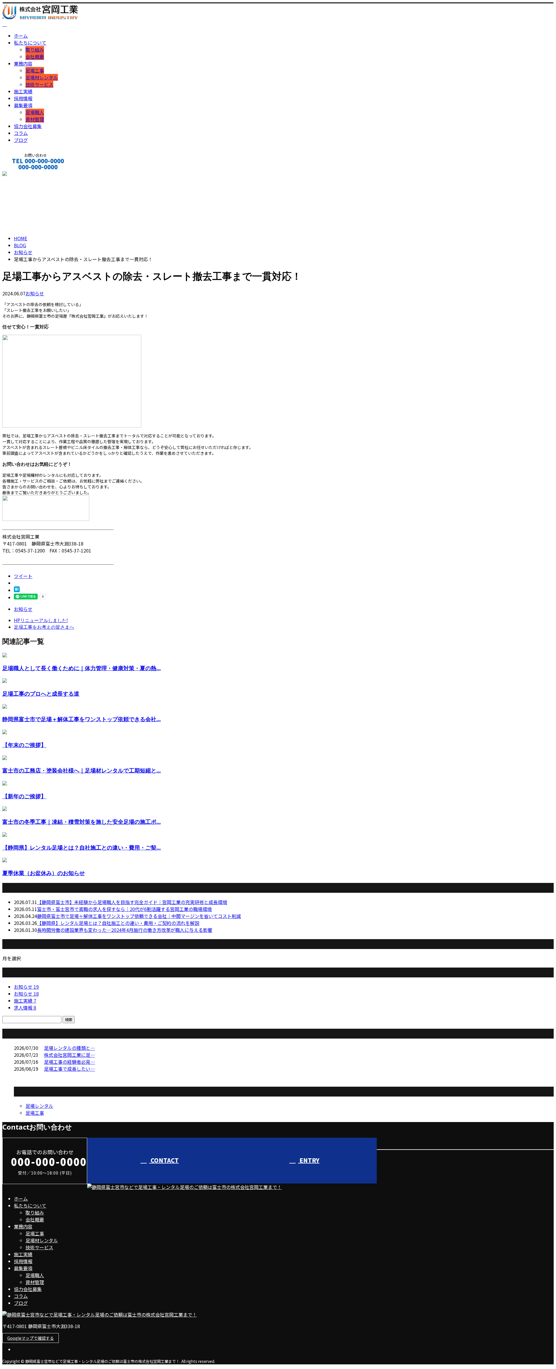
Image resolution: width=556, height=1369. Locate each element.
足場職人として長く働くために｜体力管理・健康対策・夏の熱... (81, 668)
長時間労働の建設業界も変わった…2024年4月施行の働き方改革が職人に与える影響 (124, 929)
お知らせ (34, 293)
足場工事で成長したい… (69, 1068)
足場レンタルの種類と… (69, 1047)
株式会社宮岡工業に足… (69, 1054)
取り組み (34, 49)
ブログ (21, 140)
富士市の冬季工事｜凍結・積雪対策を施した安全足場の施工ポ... (81, 821)
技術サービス (39, 84)
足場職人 (34, 112)
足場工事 (34, 70)
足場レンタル (39, 1105)
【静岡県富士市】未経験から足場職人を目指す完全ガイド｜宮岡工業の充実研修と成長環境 (132, 902)
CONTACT (22, 174)
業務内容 (23, 63)
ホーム (21, 35)
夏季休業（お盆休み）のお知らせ (43, 873)
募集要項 (23, 105)
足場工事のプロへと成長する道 (40, 693)
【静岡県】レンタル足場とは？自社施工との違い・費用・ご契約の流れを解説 (118, 922)
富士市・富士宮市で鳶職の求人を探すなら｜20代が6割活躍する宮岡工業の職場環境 (124, 909)
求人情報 (25, 1007)
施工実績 (23, 91)
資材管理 (34, 119)
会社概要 (34, 56)
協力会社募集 (28, 126)
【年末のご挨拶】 (24, 744)
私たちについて (30, 42)
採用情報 (23, 98)
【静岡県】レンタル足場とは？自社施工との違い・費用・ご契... (81, 847)
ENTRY (308, 1160)
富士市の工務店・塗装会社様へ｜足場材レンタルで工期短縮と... (81, 770)
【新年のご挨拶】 (24, 796)
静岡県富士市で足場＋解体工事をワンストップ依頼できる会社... (81, 719)
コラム (21, 133)
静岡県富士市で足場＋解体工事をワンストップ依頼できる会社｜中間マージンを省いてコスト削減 (139, 915)
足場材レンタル (41, 77)
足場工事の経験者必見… (69, 1061)
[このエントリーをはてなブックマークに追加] (17, 590)
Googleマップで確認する (30, 1338)
